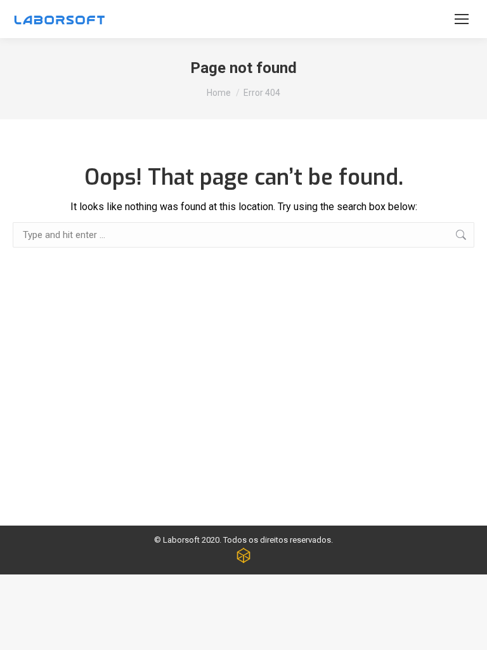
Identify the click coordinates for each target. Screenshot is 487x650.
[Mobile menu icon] (461, 19)
